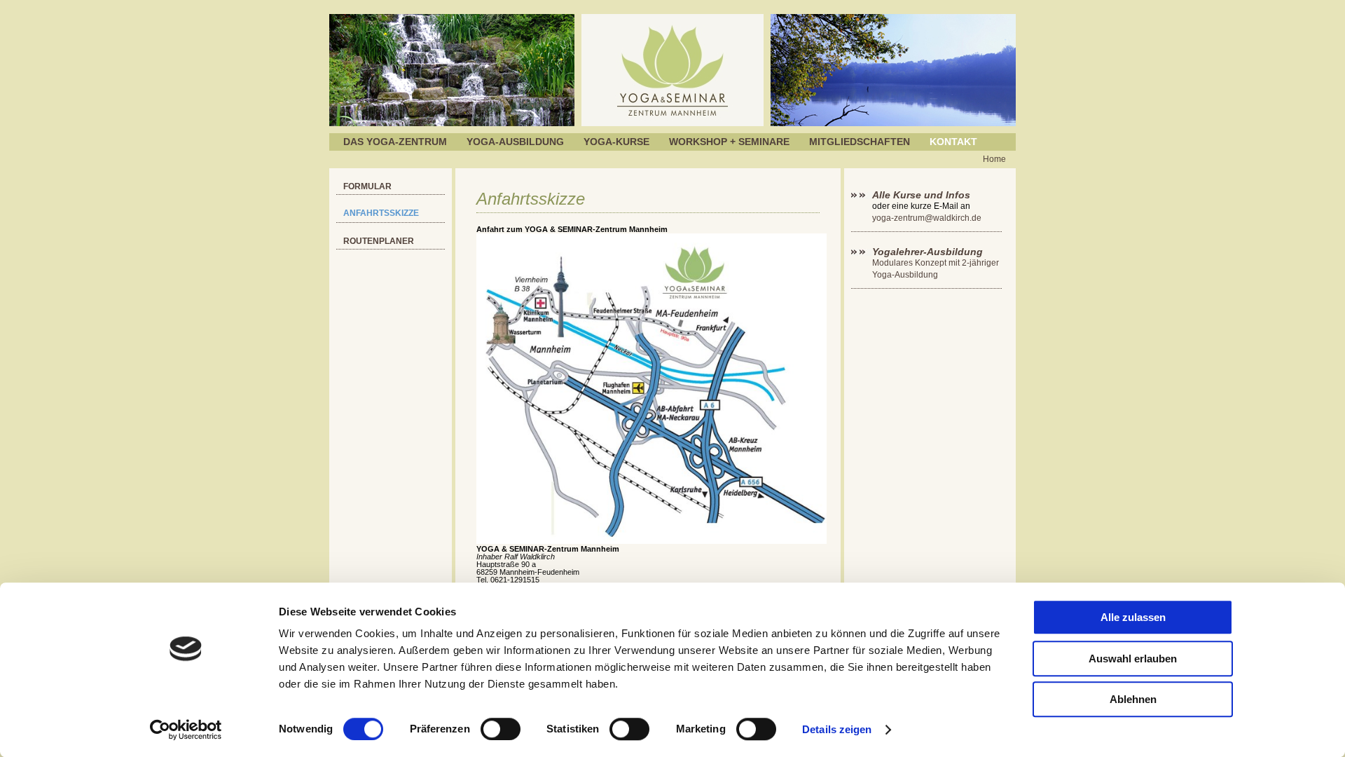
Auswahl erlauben (1133, 658)
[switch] (500, 729)
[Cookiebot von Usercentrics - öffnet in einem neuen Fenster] (186, 729)
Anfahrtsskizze (381, 213)
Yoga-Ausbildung (515, 141)
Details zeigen (836, 729)
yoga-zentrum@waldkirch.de (926, 218)
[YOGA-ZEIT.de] (672, 123)
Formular (367, 186)
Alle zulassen (1133, 617)
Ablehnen (1133, 699)
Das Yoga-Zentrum (395, 141)
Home (994, 159)
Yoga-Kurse (616, 141)
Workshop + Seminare (729, 141)
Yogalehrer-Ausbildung (927, 251)
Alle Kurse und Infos (922, 194)
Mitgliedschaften (859, 141)
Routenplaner (378, 241)
